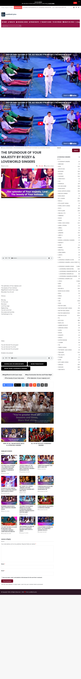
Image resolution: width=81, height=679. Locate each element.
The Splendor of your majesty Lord (39, 378)
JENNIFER (60, 232)
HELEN (60, 218)
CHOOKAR (60, 176)
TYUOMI (60, 357)
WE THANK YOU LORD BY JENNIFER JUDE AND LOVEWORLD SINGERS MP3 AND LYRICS (26, 488)
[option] (27, 408)
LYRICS (60, 281)
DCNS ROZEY (9, 147)
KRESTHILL (61, 250)
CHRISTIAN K (61, 178)
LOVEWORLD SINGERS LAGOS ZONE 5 (68, 262)
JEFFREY (60, 230)
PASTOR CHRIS (62, 305)
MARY (59, 283)
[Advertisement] (40, 41)
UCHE (59, 359)
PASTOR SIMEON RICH (64, 313)
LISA (59, 257)
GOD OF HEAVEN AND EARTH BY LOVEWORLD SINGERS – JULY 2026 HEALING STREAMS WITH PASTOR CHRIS (17, 408)
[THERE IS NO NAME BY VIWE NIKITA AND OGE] (46, 459)
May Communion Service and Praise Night (39, 374)
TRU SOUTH (61, 354)
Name (3, 564)
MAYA (59, 286)
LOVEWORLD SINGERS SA (66, 273)
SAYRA (60, 330)
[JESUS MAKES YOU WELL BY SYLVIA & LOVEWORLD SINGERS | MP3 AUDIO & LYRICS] (27, 521)
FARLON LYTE (61, 213)
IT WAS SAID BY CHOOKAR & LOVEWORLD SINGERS (45, 506)
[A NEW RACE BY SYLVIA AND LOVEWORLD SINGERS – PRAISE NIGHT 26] (46, 480)
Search (59, 147)
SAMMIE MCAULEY (63, 325)
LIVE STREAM (57, 22)
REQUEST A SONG (46, 22)
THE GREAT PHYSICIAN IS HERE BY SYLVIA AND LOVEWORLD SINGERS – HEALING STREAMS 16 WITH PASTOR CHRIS (26, 509)
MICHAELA (61, 288)
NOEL (59, 298)
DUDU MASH (61, 196)
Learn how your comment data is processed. (32, 584)
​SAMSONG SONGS (63, 327)
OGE (59, 300)
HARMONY (61, 215)
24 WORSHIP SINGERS (64, 161)
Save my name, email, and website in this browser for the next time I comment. (22, 577)
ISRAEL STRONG (62, 225)
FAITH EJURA (61, 210)
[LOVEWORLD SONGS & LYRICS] (8, 14)
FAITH (59, 208)
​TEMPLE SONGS (62, 347)
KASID (59, 237)
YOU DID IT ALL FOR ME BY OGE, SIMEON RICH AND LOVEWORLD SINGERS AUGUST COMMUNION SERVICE (8, 468)
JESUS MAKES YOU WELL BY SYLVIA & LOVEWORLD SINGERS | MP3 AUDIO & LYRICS (26, 529)
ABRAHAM (60, 164)
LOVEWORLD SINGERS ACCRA (66, 259)
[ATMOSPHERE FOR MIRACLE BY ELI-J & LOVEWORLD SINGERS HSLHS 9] (46, 521)
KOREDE (60, 247)
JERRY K (60, 235)
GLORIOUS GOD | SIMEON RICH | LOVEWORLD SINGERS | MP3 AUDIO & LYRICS (9, 490)
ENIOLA (60, 200)
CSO (59, 181)
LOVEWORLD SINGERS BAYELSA (68, 271)
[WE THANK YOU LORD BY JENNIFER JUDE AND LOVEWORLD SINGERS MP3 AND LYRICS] (27, 480)
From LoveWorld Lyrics (31, 592)
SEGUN (60, 332)
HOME (5, 22)
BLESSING (60, 171)
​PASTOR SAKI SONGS (63, 310)
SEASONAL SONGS (22, 22)
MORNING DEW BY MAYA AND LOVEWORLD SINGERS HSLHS (8, 507)
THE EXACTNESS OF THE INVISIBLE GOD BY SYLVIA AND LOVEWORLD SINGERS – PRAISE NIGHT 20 (27, 468)
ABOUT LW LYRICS (69, 22)
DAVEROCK (61, 183)
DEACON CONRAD (63, 193)
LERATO (60, 255)
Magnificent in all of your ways (12, 374)
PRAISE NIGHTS (34, 22)
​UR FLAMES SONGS (63, 362)
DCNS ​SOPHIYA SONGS (64, 191)
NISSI (59, 293)
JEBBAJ (60, 227)
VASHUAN (60, 367)
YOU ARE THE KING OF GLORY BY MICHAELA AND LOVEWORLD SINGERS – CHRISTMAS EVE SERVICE (9, 529)
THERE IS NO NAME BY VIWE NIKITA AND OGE (45, 466)
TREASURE (61, 352)
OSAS (59, 303)
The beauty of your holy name (15, 378)
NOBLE (60, 295)
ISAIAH (60, 220)
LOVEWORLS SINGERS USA (65, 278)
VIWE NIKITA (61, 369)
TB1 (59, 345)
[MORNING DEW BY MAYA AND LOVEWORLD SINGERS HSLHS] (9, 500)
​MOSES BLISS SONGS (63, 291)
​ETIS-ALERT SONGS (63, 203)
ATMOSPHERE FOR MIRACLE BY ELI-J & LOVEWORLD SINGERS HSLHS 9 (45, 528)
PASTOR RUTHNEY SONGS (65, 308)
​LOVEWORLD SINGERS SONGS (12, 401)
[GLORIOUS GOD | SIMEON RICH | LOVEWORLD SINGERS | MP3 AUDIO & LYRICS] (9, 481)
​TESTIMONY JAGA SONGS (65, 350)
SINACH (60, 337)
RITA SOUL (61, 320)
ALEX (59, 166)
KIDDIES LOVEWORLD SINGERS (66, 240)
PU (59, 318)
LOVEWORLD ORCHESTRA (66, 269)
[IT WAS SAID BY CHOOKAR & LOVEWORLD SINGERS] (46, 500)
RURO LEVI (61, 322)
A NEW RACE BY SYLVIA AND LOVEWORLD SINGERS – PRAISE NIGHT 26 (45, 488)
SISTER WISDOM (62, 340)
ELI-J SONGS (61, 198)
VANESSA (60, 364)
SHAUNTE (60, 335)
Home (3, 147)
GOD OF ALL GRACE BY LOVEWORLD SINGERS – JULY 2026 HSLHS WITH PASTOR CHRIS (45, 7)
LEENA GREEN (61, 252)
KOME (59, 245)
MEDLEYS (12, 22)
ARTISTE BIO (61, 169)
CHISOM (60, 173)
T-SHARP (60, 342)
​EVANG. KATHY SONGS (64, 205)
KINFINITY (60, 242)
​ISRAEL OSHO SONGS (63, 223)
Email (3, 570)
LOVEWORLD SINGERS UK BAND (68, 276)
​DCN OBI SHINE (62, 186)
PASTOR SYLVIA (62, 315)
